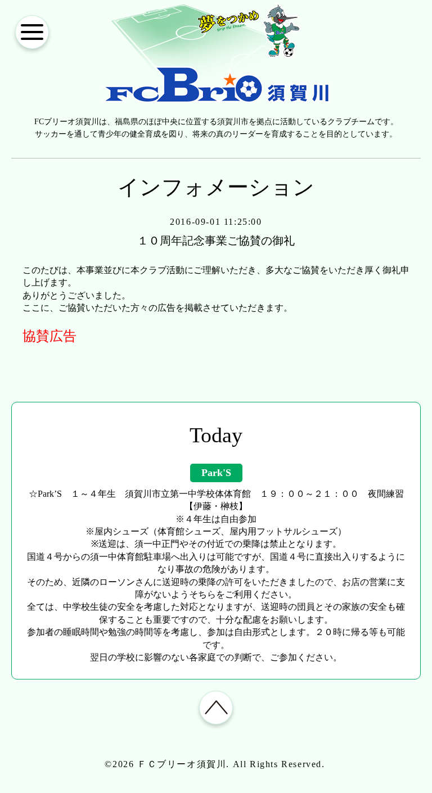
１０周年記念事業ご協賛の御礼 (216, 240)
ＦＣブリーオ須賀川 (181, 764)
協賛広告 (49, 336)
